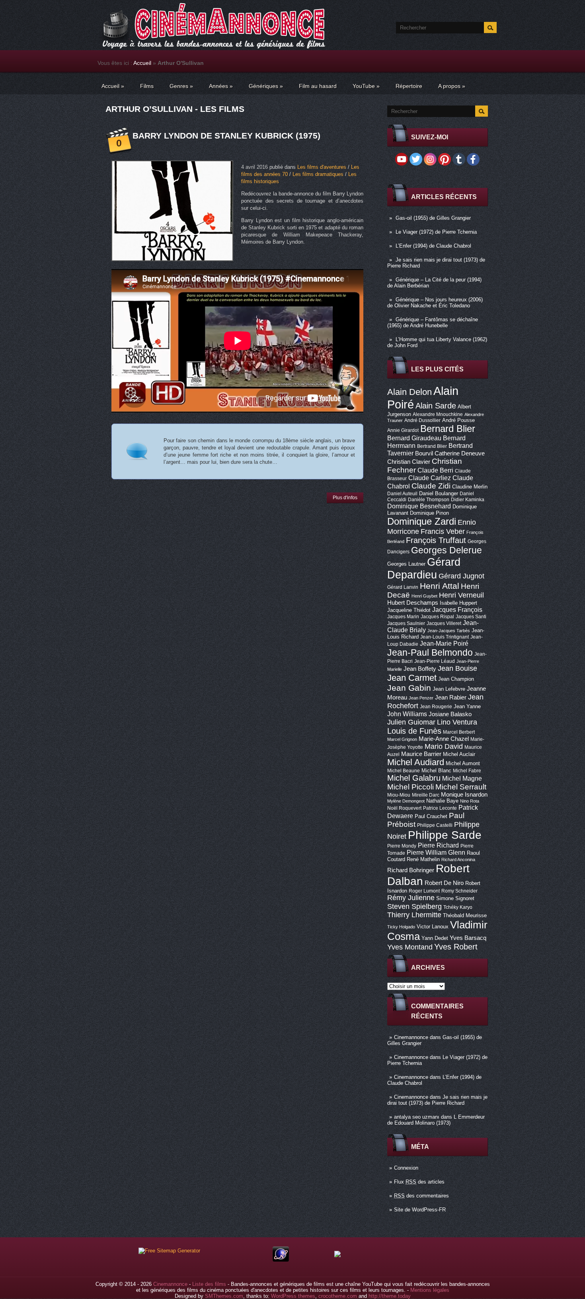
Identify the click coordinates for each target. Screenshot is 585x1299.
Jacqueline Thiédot (409, 610)
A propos (451, 86)
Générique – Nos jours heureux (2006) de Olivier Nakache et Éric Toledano (435, 303)
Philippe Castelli (434, 825)
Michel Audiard (415, 762)
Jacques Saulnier (406, 623)
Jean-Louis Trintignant (444, 637)
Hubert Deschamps (412, 603)
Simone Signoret (455, 898)
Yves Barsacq (468, 938)
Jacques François (457, 609)
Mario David (444, 746)
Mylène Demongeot (406, 801)
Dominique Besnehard (419, 506)
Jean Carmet (412, 678)
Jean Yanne (467, 706)
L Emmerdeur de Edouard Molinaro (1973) (436, 1120)
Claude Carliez (429, 478)
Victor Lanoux (432, 927)
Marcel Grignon (402, 739)
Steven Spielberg (414, 906)
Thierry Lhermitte (414, 915)
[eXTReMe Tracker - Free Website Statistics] (281, 1260)
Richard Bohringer (410, 870)
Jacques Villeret (444, 623)
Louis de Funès (414, 731)
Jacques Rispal (437, 616)
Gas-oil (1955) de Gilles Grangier (433, 218)
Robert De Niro (444, 883)
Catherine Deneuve (460, 453)
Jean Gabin (409, 687)
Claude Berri (435, 470)
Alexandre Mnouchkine (438, 414)
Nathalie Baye (442, 801)
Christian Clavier (408, 462)
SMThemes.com (224, 1296)
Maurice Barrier (421, 754)
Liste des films (209, 1284)
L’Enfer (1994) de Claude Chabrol (433, 246)
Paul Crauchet (431, 816)
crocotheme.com (337, 1296)
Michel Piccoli (410, 787)
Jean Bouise (457, 668)
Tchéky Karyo (457, 907)
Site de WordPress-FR (420, 1210)
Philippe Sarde (445, 835)
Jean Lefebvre (449, 689)
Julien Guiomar (411, 722)
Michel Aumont (463, 763)
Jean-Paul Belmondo (430, 652)
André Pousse (458, 420)
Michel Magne (462, 778)
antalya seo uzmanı (416, 1117)
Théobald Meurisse (465, 915)
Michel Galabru (414, 778)
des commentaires (421, 1196)
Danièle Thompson (428, 499)
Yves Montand (410, 947)
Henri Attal (439, 585)
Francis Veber (443, 531)
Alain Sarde (435, 405)
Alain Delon (409, 392)
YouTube (366, 86)
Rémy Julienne (411, 898)
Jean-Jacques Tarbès (448, 630)
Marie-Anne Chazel (444, 739)
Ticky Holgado (401, 926)
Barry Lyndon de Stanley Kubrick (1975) (226, 135)
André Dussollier (422, 420)
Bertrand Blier (432, 446)
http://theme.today (390, 1296)
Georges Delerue (446, 550)
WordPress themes (293, 1296)
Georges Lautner (406, 564)
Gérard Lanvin (402, 587)
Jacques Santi (471, 616)
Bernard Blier (447, 428)
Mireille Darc (425, 795)
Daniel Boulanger (438, 493)
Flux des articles (419, 1182)
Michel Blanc (436, 771)
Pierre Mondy (401, 846)
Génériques (266, 86)
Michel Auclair (459, 754)
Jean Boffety (420, 669)
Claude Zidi (430, 486)
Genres (181, 86)
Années (221, 86)
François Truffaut (436, 540)
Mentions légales (429, 1290)
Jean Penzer (421, 697)
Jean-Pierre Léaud (434, 661)
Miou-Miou (398, 795)
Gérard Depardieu (423, 568)
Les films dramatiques (317, 174)
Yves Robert (456, 946)
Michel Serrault (460, 787)
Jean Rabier (450, 697)
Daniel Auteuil (402, 493)
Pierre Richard (438, 845)
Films (147, 86)
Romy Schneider (459, 891)
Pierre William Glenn (436, 852)
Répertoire (409, 86)
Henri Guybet (424, 596)
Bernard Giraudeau (414, 437)
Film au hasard (318, 86)
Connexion (406, 1168)
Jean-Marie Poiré (444, 643)
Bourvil (424, 453)
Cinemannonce (411, 1037)
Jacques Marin (403, 616)
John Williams (407, 713)
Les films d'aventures (321, 167)
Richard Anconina (458, 859)
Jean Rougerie (436, 706)
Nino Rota (469, 801)
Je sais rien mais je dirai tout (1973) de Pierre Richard (437, 1100)
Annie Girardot (403, 430)
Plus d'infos (345, 497)
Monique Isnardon (464, 794)
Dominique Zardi (421, 521)
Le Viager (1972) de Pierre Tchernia (436, 232)
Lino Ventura (457, 722)
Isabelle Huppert (458, 603)
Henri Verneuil (461, 595)
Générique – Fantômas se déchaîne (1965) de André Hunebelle (432, 322)
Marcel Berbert (459, 732)
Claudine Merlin (470, 487)
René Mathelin (423, 859)
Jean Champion (456, 679)
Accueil (142, 63)
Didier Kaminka (467, 499)
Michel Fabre (467, 771)
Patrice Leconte (440, 808)
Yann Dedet (434, 938)
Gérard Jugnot (461, 576)
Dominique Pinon (429, 513)
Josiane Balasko (450, 714)
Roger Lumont (424, 891)
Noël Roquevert (404, 808)
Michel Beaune (403, 771)
